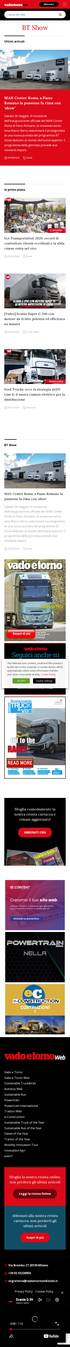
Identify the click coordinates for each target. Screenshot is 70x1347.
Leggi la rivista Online (35, 1194)
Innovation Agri (14, 1150)
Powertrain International (21, 1106)
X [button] (62, 663)
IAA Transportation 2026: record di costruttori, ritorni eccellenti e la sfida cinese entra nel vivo (34, 243)
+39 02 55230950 (19, 1273)
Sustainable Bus (15, 1095)
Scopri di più (35, 1237)
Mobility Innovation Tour (21, 1145)
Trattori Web (13, 1111)
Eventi (29, 157)
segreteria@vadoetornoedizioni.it (33, 1281)
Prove (29, 331)
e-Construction (14, 1117)
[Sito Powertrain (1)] (35, 957)
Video (36, 331)
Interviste (31, 407)
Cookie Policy (48, 674)
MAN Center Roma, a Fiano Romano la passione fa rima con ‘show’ (32, 103)
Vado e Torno (13, 1072)
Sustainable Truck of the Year (24, 1122)
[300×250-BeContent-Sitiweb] (35, 905)
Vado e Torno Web (17, 1078)
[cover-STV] (35, 737)
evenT (8, 1156)
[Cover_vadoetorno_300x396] (35, 600)
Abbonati (49, 4)
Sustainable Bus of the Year (23, 1128)
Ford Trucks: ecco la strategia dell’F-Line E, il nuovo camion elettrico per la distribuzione (34, 394)
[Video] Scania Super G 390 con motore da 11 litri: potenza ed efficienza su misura (34, 319)
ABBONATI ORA (35, 832)
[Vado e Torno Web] (16, 4)
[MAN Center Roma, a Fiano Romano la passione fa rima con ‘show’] (35, 70)
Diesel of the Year (16, 1134)
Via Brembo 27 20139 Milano (28, 1265)
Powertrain (11, 1100)
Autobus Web (13, 1089)
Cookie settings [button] (44, 680)
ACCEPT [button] (21, 680)
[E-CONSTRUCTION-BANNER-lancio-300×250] (35, 1009)
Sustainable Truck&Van (20, 1083)
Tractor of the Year (17, 1139)
